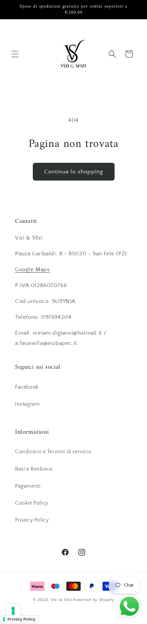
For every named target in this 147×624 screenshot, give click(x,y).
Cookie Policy (31, 503)
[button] (15, 54)
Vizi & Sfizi (61, 600)
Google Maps (32, 269)
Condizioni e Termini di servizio (53, 452)
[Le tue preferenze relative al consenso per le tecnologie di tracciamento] (13, 611)
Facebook (27, 387)
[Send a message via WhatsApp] (129, 606)
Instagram (27, 404)
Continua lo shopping (73, 171)
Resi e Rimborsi (33, 469)
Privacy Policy (32, 520)
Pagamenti (27, 486)
